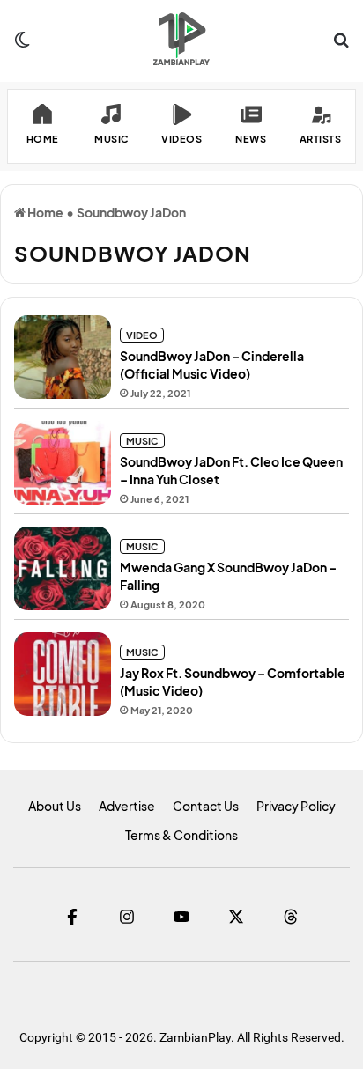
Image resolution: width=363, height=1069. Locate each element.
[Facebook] (72, 917)
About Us (54, 806)
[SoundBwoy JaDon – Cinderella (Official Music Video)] (62, 357)
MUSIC (142, 440)
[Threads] (291, 917)
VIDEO (142, 335)
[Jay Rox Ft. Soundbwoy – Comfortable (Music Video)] (62, 674)
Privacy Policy (296, 806)
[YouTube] (181, 917)
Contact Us (206, 806)
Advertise (127, 806)
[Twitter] (236, 917)
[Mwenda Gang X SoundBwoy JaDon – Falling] (62, 568)
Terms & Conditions (181, 835)
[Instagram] (127, 917)
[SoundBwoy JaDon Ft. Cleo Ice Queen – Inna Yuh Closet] (62, 463)
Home (44, 212)
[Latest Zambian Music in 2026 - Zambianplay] (181, 38)
